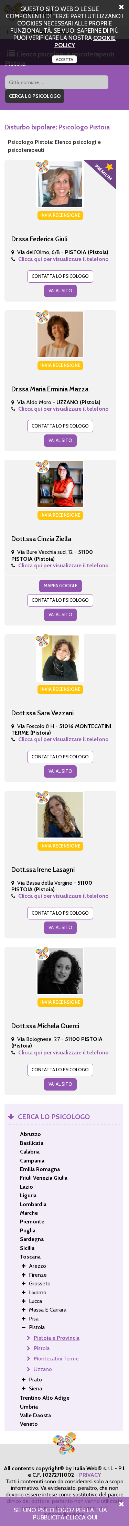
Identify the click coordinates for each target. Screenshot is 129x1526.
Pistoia (42, 1348)
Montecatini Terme (56, 1358)
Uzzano (43, 1369)
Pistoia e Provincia (56, 1338)
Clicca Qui (82, 1517)
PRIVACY (90, 1475)
